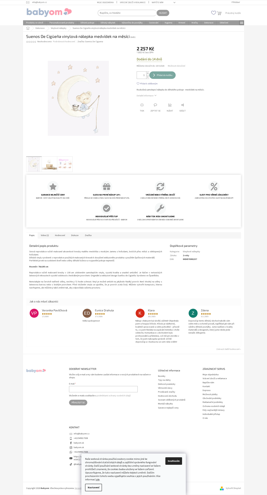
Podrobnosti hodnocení (64, 41)
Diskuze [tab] (75, 235)
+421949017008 (81, 438)
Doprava (206, 390)
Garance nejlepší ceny (168, 407)
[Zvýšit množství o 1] (147, 73)
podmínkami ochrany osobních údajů (114, 395)
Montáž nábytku (165, 403)
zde (98, 479)
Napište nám (157, 2)
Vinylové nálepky (191, 251)
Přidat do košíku (164, 75)
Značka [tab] (88, 235)
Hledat (163, 13)
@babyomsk (79, 464)
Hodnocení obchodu (167, 396)
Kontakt (206, 386)
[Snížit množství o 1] (147, 77)
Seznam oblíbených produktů (171, 399)
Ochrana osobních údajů (214, 406)
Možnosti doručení (176, 66)
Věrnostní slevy (165, 388)
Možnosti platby (210, 394)
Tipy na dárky (164, 380)
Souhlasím (174, 461)
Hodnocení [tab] (60, 235)
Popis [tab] (32, 235)
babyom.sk (79, 442)
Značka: (90, 41)
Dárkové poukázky (166, 384)
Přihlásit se (78, 402)
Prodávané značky (166, 392)
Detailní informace (145, 95)
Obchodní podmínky (212, 398)
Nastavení (93, 487)
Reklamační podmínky (213, 402)
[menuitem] (34, 22)
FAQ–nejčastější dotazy (214, 410)
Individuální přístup (211, 414)
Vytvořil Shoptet (233, 488)
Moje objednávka (105, 2)
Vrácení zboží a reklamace (133, 2)
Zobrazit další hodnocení (227, 349)
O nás (205, 418)
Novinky (161, 376)
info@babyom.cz (81, 433)
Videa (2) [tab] (45, 235)
